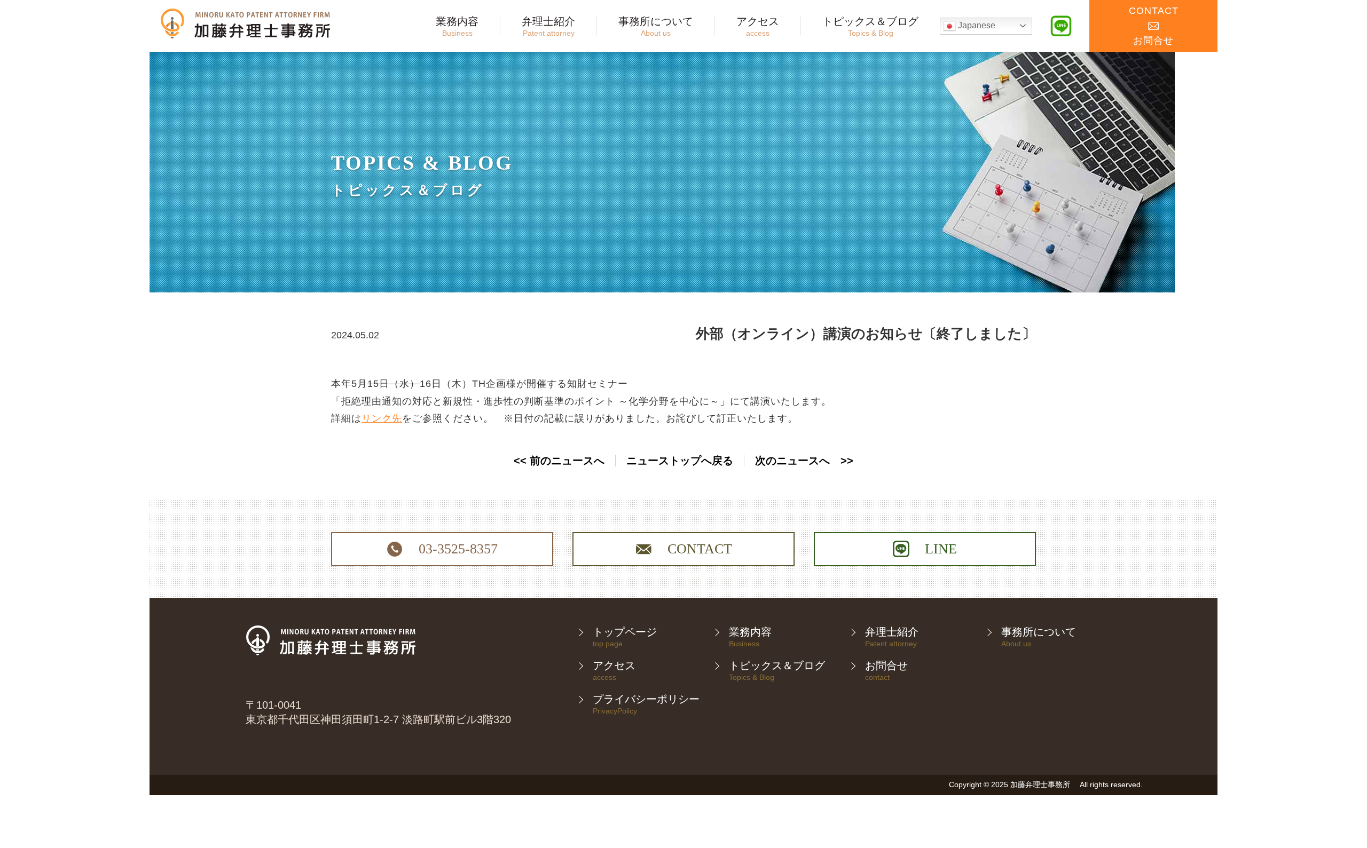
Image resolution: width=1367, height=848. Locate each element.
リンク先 (382, 418)
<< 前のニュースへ (559, 460)
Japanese (975, 25)
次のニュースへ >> (804, 460)
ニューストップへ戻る (679, 460)
